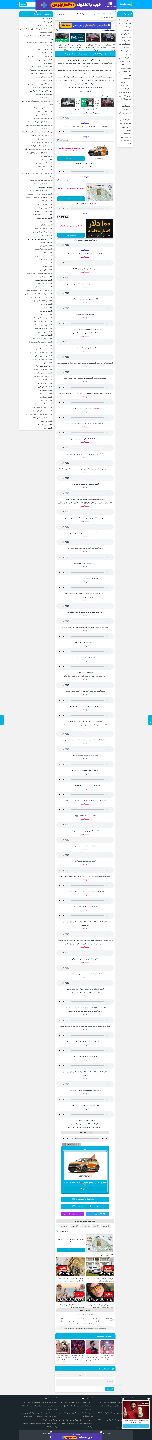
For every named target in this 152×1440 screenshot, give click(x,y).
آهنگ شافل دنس (46, 270)
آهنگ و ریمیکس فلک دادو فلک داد (40, 342)
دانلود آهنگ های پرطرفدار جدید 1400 (39, 122)
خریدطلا (71, 199)
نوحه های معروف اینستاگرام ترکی (41, 91)
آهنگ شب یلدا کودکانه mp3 (42, 215)
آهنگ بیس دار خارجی (45, 332)
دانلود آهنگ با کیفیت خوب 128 (83, 1206)
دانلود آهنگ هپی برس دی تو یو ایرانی (39, 273)
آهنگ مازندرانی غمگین (44, 204)
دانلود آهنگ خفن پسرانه (43, 129)
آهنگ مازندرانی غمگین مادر (43, 380)
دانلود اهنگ (85, 137)
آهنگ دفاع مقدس (46, 421)
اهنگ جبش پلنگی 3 (45, 277)
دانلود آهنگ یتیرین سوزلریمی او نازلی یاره (38, 290)
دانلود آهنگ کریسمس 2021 (42, 418)
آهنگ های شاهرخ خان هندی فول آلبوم (39, 414)
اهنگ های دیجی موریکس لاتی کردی (40, 239)
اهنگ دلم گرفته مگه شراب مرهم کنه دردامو (37, 294)
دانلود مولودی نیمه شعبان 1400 (41, 146)
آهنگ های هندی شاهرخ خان (42, 370)
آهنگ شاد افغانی (46, 225)
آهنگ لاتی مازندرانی (45, 201)
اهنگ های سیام (46, 160)
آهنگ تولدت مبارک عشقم (43, 249)
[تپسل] (60, 23)
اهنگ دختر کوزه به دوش (43, 287)
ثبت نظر (110, 1389)
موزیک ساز (110, 14)
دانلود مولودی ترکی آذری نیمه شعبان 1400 (38, 149)
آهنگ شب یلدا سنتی (45, 222)
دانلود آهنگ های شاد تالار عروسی (41, 180)
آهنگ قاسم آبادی (46, 397)
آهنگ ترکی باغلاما (46, 315)
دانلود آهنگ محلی (99, 14)
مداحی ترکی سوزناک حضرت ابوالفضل (40, 84)
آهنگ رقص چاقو (46, 170)
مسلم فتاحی (48, 63)
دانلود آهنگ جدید (95, 1320)
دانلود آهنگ (85, 123)
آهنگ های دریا (47, 266)
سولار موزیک (47, 18)
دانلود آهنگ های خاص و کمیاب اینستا (39, 56)
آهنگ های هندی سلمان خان (42, 373)
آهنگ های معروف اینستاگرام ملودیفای (39, 43)
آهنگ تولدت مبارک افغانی (43, 356)
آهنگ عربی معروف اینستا (43, 328)
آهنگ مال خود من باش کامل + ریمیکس (38, 197)
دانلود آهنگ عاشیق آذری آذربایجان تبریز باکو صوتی (75, 1420)
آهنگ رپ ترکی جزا (46, 311)
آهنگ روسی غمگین (45, 263)
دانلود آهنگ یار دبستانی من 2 (42, 115)
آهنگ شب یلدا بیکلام (44, 218)
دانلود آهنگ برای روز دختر (43, 139)
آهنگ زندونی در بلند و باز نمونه (41, 256)
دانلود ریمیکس (72, 1320)
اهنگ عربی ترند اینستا (44, 25)
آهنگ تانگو (48, 363)
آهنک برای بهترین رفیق (44, 383)
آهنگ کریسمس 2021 (44, 208)
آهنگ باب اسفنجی (46, 32)
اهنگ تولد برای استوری (44, 49)
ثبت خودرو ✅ (71, 158)
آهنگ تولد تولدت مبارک (44, 283)
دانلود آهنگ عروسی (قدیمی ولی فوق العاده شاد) (36, 29)
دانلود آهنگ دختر (46, 156)
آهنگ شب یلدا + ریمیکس (43, 211)
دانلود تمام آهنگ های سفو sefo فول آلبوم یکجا (125, 23)
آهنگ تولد (48, 346)
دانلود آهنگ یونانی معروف (43, 376)
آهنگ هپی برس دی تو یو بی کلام (41, 352)
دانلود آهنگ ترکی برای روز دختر (41, 135)
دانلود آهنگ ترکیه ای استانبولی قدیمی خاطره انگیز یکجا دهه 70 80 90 (125, 96)
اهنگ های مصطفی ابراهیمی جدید (40, 74)
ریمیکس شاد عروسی (45, 187)
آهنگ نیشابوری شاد (45, 390)
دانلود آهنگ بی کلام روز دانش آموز (40, 108)
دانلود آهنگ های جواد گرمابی (42, 118)
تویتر (94, 1226)
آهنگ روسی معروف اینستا (43, 321)
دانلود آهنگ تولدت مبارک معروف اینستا (38, 125)
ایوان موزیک (47, 22)
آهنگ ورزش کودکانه (45, 425)
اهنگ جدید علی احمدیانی (43, 77)
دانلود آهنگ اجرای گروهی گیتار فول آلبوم (38, 191)
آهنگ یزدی (48, 428)
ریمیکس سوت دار (46, 242)
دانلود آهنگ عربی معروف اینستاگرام (40, 70)
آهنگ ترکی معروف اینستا (43, 325)
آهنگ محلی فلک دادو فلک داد (42, 359)
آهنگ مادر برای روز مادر (44, 163)
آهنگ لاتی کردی (46, 304)
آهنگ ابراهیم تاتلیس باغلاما (42, 318)
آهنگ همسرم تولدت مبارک (43, 228)
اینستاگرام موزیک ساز (71, 1214)
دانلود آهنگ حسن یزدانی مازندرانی (40, 184)
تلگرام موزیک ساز (96, 1214)
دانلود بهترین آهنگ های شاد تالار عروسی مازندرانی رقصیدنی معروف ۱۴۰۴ (84, 54)
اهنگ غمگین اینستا (45, 53)
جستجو (23, 4)
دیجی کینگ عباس (46, 235)
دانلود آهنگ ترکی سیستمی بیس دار (40, 142)
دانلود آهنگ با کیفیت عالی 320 (83, 1199)
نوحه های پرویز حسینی (44, 94)
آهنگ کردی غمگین (45, 259)
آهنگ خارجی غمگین (45, 60)
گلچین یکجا (61, 1320)
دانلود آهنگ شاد (82, 1320)
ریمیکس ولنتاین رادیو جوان (42, 232)
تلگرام (63, 1226)
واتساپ (73, 1226)
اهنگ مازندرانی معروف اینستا (42, 67)
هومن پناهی (47, 80)
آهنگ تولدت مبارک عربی (44, 349)
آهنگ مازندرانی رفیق (45, 387)
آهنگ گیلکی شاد (46, 401)
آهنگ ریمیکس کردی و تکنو (42, 404)
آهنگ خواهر (48, 253)
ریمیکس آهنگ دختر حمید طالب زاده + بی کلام (36, 132)
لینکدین (84, 1226)
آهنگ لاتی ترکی (47, 308)
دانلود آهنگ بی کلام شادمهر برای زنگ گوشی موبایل (125, 82)
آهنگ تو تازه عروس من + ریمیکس (40, 194)
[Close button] (148, 1399)
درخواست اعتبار (71, 235)
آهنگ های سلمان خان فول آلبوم (41, 411)
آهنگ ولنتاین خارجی (45, 246)
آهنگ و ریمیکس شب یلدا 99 (42, 407)
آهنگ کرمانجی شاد (46, 394)
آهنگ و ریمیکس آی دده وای (42, 339)
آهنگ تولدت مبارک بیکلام (43, 280)
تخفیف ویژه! (136, 1426)
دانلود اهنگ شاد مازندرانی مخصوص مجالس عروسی (81, 1328)
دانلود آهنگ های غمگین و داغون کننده (39, 153)
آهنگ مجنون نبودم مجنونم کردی (41, 297)
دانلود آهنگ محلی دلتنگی (43, 366)
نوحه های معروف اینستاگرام (42, 87)
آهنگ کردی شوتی (46, 335)
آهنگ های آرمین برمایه (44, 111)
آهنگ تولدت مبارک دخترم (43, 166)
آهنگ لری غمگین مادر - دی (43, 301)
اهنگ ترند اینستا (46, 46)
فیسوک (104, 1226)
